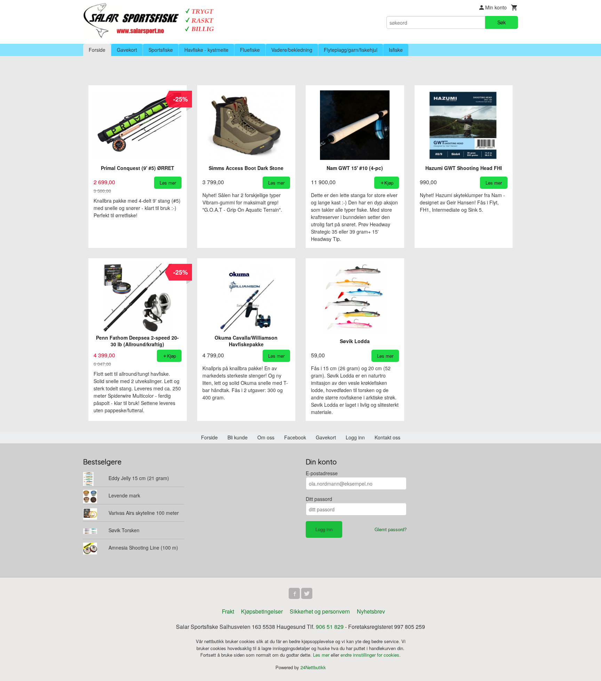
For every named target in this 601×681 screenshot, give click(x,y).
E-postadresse (322, 473)
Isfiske (396, 49)
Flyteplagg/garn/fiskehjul (350, 49)
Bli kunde (237, 437)
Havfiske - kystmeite (206, 49)
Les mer (322, 654)
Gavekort (127, 49)
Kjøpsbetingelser (262, 611)
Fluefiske (250, 49)
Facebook (295, 437)
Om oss (265, 437)
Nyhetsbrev (371, 611)
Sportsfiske (161, 49)
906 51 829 (330, 627)
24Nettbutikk (313, 667)
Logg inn (355, 437)
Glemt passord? (391, 529)
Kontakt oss (387, 437)
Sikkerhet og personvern (320, 611)
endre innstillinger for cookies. (370, 654)
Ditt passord (319, 498)
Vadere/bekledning (291, 49)
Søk (501, 22)
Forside (97, 49)
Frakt (228, 611)
